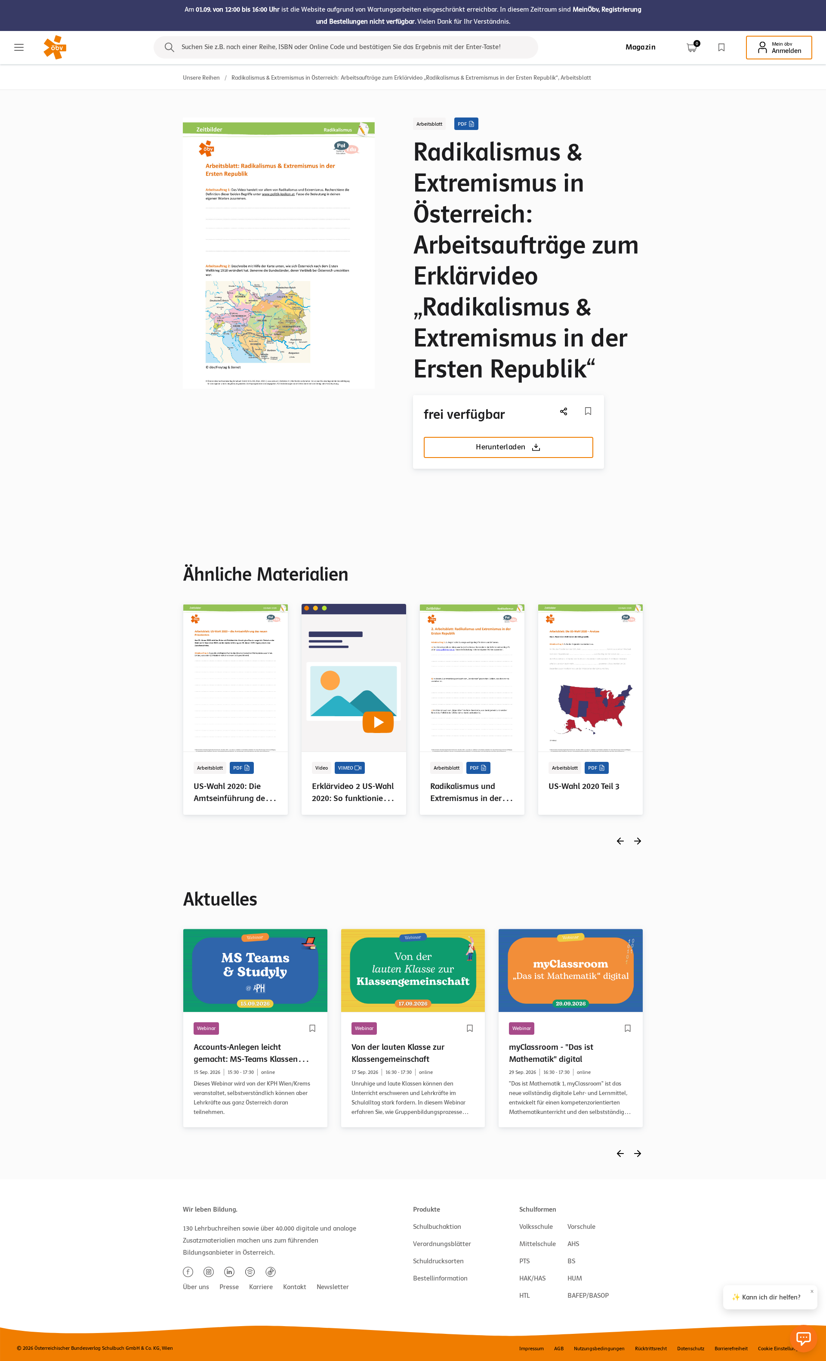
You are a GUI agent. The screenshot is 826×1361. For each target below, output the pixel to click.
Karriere (261, 1287)
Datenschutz (690, 1349)
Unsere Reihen (201, 77)
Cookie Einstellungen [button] (781, 1349)
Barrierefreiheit (731, 1349)
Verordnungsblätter (442, 1244)
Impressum (531, 1349)
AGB (559, 1349)
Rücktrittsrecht (651, 1349)
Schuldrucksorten (438, 1261)
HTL (524, 1295)
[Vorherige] (620, 840)
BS (571, 1261)
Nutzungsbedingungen (599, 1349)
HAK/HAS (532, 1278)
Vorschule (581, 1227)
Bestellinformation (440, 1278)
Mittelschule (537, 1244)
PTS (524, 1261)
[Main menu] (19, 47)
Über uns (196, 1287)
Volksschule (536, 1227)
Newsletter (333, 1287)
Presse (229, 1287)
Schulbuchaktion (437, 1227)
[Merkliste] (721, 47)
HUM (574, 1278)
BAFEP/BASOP (588, 1295)
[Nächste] (564, 411)
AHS (573, 1244)
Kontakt (294, 1287)
